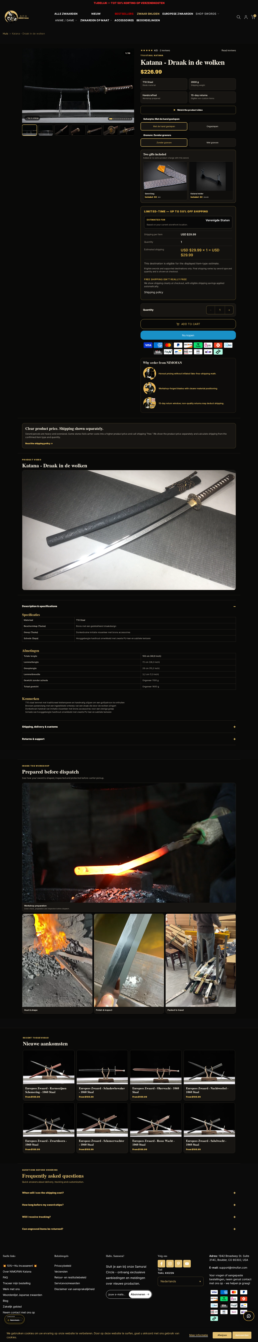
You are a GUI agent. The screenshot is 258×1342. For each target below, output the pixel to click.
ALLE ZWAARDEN (65, 13)
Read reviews (229, 50)
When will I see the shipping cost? (43, 1192)
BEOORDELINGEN (148, 20)
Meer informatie (198, 1335)
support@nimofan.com (233, 1267)
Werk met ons (11, 1289)
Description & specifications (39, 606)
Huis (5, 33)
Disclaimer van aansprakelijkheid (74, 1289)
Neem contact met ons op (19, 1312)
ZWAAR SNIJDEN (148, 13)
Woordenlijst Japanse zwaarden (22, 1294)
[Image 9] (128, 118)
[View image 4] (78, 130)
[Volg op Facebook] (161, 1263)
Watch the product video (188, 110)
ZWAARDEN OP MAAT (94, 20)
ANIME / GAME (64, 20)
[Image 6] (122, 118)
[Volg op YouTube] (187, 1263)
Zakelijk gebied (12, 1306)
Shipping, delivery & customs (40, 726)
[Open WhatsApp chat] (248, 1316)
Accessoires (124, 20)
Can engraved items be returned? (42, 1228)
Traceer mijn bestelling (17, 1283)
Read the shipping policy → (39, 443)
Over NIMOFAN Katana (17, 1271)
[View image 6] (110, 130)
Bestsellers (124, 13)
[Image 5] (120, 118)
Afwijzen (222, 1335)
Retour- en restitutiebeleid (70, 1277)
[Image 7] (124, 118)
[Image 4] (118, 118)
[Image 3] (116, 118)
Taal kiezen (166, 1273)
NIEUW (95, 13)
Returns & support (33, 738)
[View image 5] (94, 130)
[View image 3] (62, 130)
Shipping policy (153, 292)
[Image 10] (130, 118)
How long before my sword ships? (43, 1204)
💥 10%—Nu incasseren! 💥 (20, 1265)
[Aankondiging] (129, 3)
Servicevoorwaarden (67, 1283)
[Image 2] (113, 118)
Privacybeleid (62, 1265)
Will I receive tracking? (36, 1216)
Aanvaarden (242, 1335)
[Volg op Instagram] (170, 1263)
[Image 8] (126, 118)
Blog (5, 1300)
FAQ (5, 1277)
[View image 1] (29, 130)
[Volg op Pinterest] (178, 1263)
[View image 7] (127, 130)
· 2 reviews (155, 50)
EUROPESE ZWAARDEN (177, 13)
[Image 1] (110, 118)
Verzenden (61, 1271)
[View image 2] (45, 130)
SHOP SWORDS (206, 13)
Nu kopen (188, 335)
